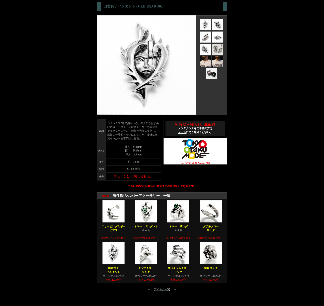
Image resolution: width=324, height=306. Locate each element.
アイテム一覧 (162, 289)
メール (182, 132)
